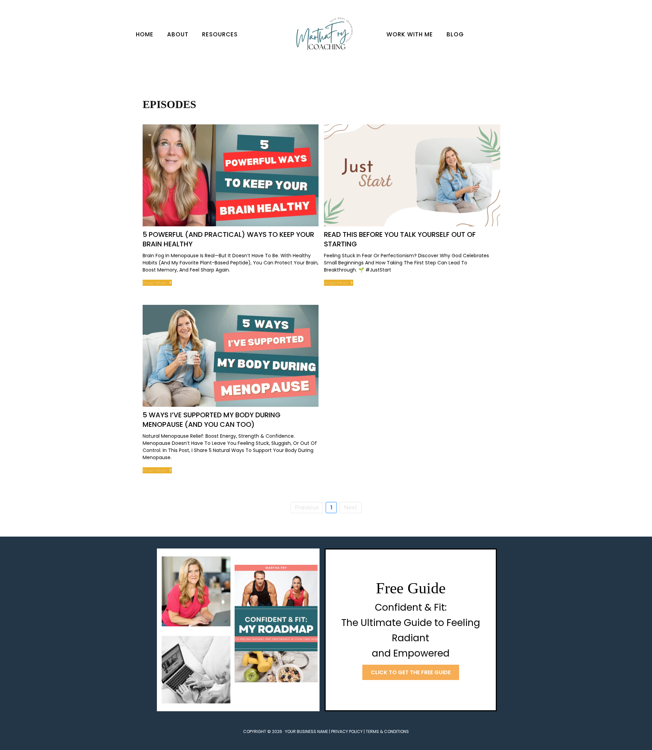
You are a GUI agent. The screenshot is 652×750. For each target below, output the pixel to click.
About (177, 34)
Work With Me (409, 34)
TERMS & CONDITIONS (387, 731)
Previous (307, 507)
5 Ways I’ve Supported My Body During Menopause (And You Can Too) (211, 419)
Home (144, 34)
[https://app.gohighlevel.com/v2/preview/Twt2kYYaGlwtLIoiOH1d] (326, 35)
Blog (455, 34)
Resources (220, 34)
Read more (155, 283)
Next (350, 507)
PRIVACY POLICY (347, 731)
